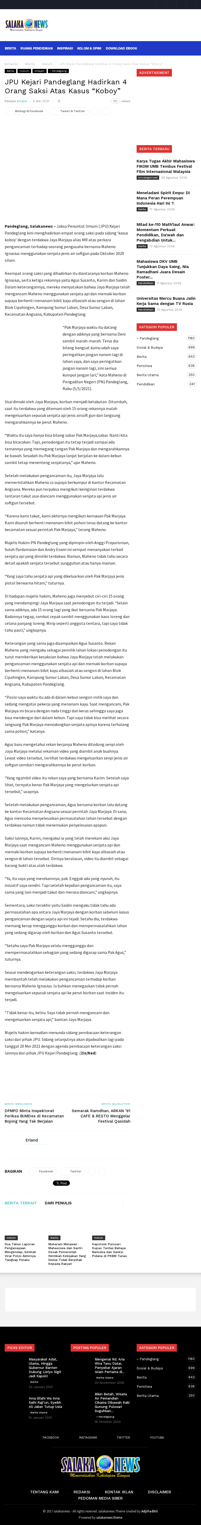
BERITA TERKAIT (21, 1203)
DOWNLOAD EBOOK (121, 48)
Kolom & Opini (89, 48)
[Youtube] (191, 4)
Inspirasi (65, 48)
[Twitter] (181, 4)
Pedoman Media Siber (100, 1498)
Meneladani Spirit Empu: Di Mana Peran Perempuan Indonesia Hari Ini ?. (163, 198)
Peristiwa (161, 366)
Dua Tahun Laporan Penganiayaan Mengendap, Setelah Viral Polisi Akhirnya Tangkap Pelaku (20, 1252)
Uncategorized (148, 177)
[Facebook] (161, 4)
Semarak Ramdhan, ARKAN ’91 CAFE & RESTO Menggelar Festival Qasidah (101, 1116)
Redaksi (82, 1492)
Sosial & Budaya (161, 347)
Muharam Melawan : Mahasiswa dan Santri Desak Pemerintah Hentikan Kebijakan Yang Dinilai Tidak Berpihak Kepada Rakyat (67, 1254)
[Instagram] (171, 4)
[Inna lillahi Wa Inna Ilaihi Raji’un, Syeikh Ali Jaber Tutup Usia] (15, 1403)
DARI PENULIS (58, 1203)
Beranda (11, 64)
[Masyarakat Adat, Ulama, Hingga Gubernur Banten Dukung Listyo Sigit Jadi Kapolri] (15, 1364)
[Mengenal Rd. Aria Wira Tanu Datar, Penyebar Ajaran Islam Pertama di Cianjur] (81, 1364)
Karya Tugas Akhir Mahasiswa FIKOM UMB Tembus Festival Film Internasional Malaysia (166, 166)
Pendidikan (145, 283)
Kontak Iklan (119, 1492)
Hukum (24, 70)
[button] (189, 48)
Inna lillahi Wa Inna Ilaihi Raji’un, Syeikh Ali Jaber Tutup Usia (45, 1402)
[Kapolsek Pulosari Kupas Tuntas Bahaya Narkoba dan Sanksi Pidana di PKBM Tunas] (111, 1226)
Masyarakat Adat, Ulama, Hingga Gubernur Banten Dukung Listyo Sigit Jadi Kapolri (45, 1367)
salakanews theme (109, 1517)
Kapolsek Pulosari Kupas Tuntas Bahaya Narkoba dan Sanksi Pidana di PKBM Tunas (109, 1250)
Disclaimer (159, 1492)
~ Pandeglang (58, 70)
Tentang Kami (44, 1492)
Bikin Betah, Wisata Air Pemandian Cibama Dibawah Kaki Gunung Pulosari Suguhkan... (112, 1402)
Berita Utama (161, 375)
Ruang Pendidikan (36, 48)
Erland (22, 101)
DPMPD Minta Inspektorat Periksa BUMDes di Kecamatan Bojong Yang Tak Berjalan (34, 1116)
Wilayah (39, 70)
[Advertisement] (125, 21)
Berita (10, 48)
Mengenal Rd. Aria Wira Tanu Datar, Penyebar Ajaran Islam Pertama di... (110, 1365)
